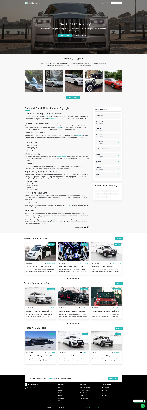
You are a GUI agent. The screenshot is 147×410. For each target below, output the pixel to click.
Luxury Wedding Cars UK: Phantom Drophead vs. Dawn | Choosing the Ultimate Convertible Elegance (38, 311)
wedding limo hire (61, 156)
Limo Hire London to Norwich (69, 356)
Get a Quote (102, 3)
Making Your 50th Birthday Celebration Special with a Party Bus (105, 267)
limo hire (78, 135)
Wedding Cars (51, 289)
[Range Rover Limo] (54, 81)
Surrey (46, 116)
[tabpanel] (40, 258)
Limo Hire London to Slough (101, 356)
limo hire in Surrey (53, 118)
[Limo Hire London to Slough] (106, 340)
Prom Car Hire (84, 398)
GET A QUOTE (65, 35)
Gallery (95, 3)
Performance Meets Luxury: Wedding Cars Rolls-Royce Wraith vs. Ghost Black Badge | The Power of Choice (73, 311)
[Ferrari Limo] (94, 81)
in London (49, 378)
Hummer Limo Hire (85, 390)
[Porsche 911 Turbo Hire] (34, 81)
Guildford (58, 127)
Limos (30, 213)
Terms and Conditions (95, 407)
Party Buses (51, 244)
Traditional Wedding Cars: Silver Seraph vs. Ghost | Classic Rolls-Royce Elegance (106, 311)
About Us (82, 3)
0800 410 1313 (117, 3)
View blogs (119, 238)
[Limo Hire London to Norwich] (73, 340)
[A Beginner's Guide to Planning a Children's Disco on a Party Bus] (73, 251)
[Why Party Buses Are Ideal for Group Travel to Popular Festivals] (40, 251)
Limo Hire (52, 334)
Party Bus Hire (84, 393)
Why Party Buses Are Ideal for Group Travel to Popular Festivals (38, 267)
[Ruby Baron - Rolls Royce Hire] (113, 81)
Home (75, 3)
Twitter (105, 390)
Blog (108, 3)
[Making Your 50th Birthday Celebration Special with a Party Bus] (106, 251)
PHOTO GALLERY (81, 35)
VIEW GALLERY (73, 97)
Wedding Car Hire (85, 387)
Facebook (106, 387)
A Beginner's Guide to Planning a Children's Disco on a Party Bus (70, 267)
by (50, 263)
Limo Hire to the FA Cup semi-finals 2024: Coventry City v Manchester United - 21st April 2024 (40, 356)
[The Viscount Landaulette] (74, 81)
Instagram (106, 393)
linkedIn (106, 395)
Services (88, 3)
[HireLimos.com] (32, 3)
